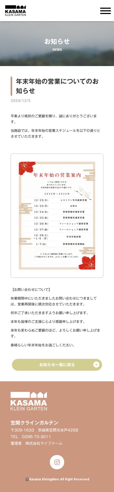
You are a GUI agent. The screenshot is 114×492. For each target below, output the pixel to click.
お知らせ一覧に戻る (57, 365)
